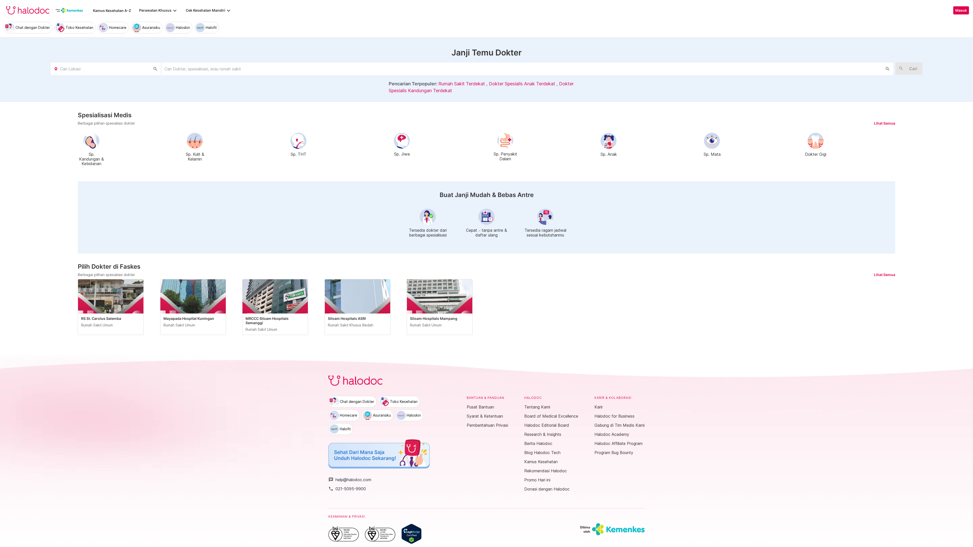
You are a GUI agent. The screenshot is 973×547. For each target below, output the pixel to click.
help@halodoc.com (349, 479)
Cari (913, 68)
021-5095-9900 (347, 488)
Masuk (961, 10)
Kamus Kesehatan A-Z (112, 10)
